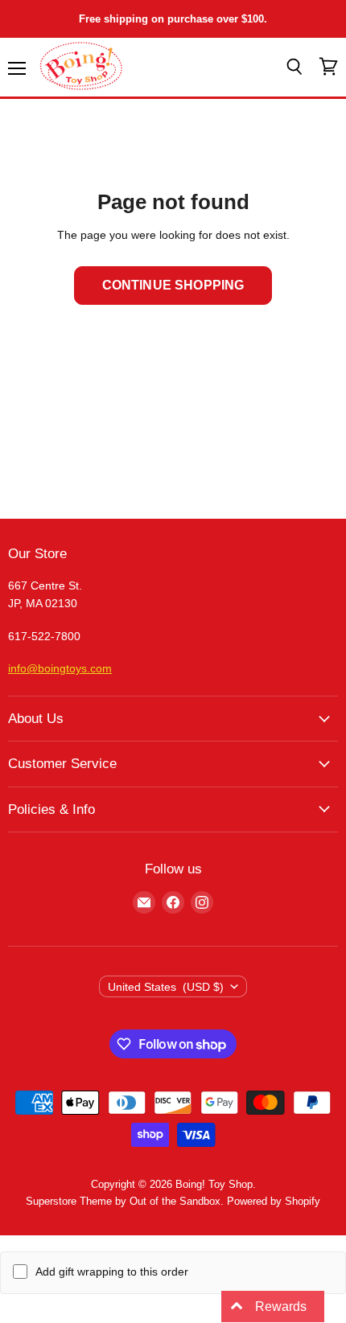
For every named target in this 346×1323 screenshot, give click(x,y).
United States (166, 986)
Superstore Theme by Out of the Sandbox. (125, 1201)
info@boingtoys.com (60, 668)
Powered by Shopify (273, 1201)
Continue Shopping (173, 285)
